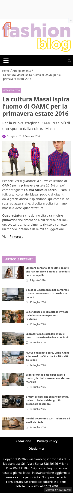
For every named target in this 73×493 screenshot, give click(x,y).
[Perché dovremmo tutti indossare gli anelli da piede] (13, 423)
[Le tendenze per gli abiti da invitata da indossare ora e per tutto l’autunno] (13, 316)
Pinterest (16, 236)
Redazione (23, 441)
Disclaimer (37, 449)
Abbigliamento (11, 90)
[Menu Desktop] (6, 60)
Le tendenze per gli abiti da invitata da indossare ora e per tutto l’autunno (47, 315)
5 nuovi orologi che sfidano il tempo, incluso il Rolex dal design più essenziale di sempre (47, 400)
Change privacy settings (58, 489)
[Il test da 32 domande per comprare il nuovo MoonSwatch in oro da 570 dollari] (13, 294)
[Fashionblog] (36, 36)
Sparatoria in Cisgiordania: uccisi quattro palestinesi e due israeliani (47, 335)
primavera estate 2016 (36, 185)
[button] (69, 60)
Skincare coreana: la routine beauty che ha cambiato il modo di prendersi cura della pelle (48, 271)
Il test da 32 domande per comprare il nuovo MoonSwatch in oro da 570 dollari (47, 293)
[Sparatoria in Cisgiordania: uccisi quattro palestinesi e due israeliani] (13, 338)
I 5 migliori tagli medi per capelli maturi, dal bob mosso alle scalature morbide (48, 378)
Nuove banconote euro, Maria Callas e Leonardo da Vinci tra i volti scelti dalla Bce (47, 356)
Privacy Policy (47, 441)
